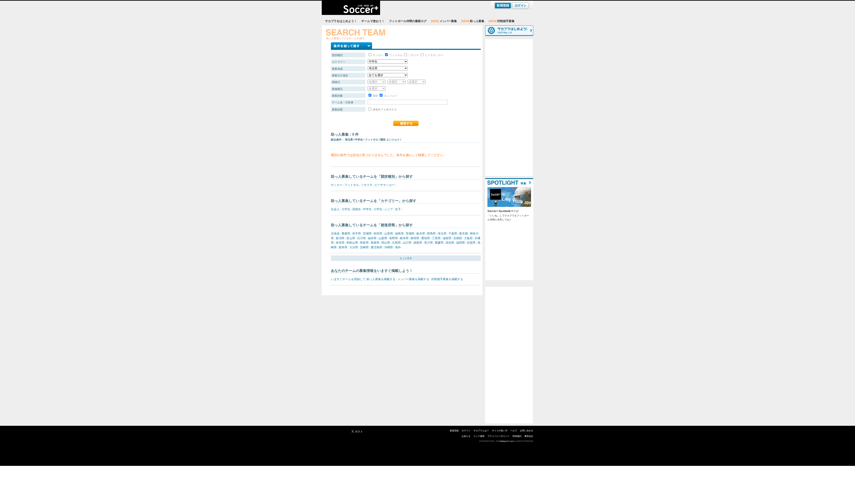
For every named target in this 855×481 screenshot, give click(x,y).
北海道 (335, 233)
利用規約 (517, 436)
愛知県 (425, 238)
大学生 (346, 209)
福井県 (372, 238)
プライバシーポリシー (498, 436)
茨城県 (410, 233)
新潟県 (340, 238)
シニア (388, 209)
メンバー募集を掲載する (413, 279)
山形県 (388, 233)
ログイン (466, 430)
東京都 (463, 233)
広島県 (396, 242)
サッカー (377, 55)
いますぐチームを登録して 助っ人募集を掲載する (363, 279)
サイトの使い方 (499, 430)
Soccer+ (351, 8)
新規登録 (454, 430)
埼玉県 (442, 233)
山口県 (407, 242)
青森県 (346, 233)
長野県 (393, 238)
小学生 (378, 209)
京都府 (457, 238)
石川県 (361, 238)
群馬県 (431, 233)
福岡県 (460, 242)
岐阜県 (404, 238)
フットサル (396, 55)
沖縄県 (388, 247)
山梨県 (383, 238)
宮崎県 (364, 247)
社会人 (335, 209)
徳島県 (417, 242)
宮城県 (367, 233)
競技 (375, 95)
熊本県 (343, 247)
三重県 (436, 238)
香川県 (428, 242)
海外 (398, 247)
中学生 (367, 209)
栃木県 (420, 233)
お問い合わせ (526, 430)
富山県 (350, 238)
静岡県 (415, 238)
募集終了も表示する (384, 109)
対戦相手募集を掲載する (447, 279)
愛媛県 (439, 242)
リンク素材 (478, 436)
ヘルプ (513, 430)
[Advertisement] (509, 107)
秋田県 (378, 233)
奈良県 (340, 242)
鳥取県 (364, 242)
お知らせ (466, 436)
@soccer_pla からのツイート (501, 284)
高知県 (450, 242)
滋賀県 (447, 238)
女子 (398, 209)
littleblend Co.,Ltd (506, 441)
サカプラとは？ (481, 430)
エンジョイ (390, 95)
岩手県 (356, 233)
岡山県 (385, 242)
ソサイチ (413, 55)
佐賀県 (471, 242)
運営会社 (528, 436)
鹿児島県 (376, 247)
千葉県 (452, 233)
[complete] (406, 123)
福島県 (399, 233)
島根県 (375, 242)
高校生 (356, 209)
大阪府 (468, 238)
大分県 (353, 247)
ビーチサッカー (434, 55)
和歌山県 (352, 242)
